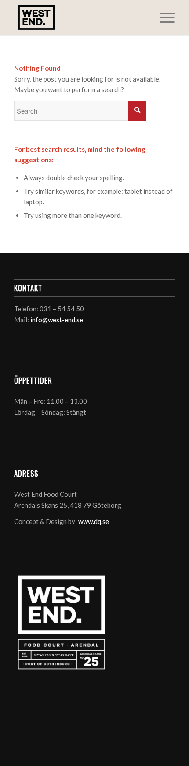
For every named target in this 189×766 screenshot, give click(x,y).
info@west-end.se (56, 320)
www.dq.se (93, 521)
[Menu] (163, 17)
